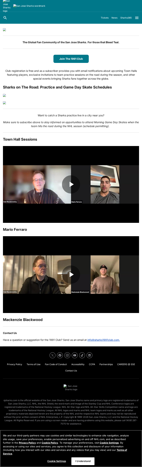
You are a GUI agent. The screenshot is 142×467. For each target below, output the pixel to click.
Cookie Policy (50, 442)
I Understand (83, 461)
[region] (71, 448)
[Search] (5, 18)
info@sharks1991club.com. (103, 339)
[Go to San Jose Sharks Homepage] (29, 6)
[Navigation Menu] (137, 18)
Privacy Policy (27, 442)
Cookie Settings (109, 442)
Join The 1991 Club (71, 58)
